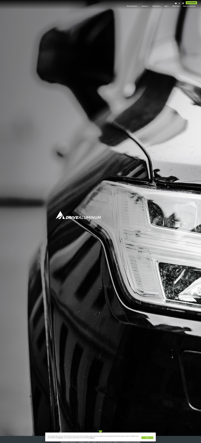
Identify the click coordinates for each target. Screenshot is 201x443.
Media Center (176, 6)
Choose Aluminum (132, 6)
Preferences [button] (92, 437)
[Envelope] (175, 3)
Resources (145, 6)
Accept (147, 437)
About (166, 6)
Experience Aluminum (189, 6)
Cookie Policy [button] (60, 437)
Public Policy (156, 6)
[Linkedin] (183, 3)
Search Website (191, 2)
